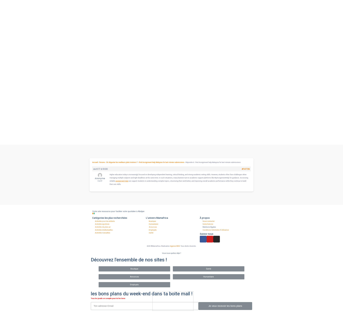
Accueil (95, 162)
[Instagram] (216, 239)
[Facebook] (203, 239)
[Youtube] (209, 239)
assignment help (121, 181)
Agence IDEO (175, 246)
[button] (134, 268)
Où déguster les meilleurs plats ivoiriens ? (122, 162)
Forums (102, 162)
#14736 (246, 169)
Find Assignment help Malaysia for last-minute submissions (161, 162)
